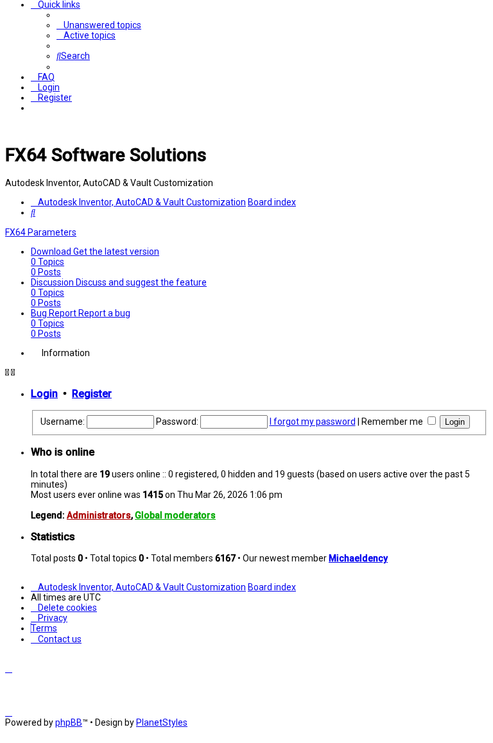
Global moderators (175, 515)
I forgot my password (313, 421)
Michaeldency (358, 558)
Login (44, 394)
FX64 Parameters (40, 232)
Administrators (99, 515)
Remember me (393, 421)
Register (92, 394)
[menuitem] (98, 25)
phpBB (68, 722)
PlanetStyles (161, 722)
